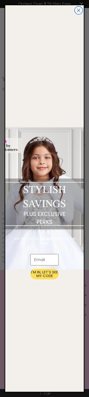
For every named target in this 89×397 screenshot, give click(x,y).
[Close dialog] (79, 10)
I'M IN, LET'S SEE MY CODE (44, 274)
